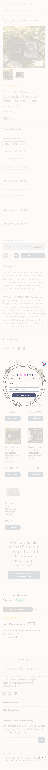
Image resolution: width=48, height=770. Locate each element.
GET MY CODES (24, 395)
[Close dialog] (44, 364)
